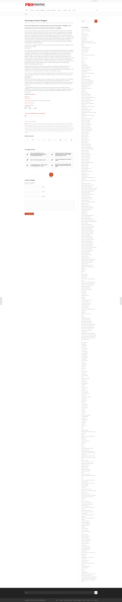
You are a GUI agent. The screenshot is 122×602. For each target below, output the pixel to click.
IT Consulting (84, 351)
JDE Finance (83, 437)
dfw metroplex (84, 275)
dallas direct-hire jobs (86, 111)
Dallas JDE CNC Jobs (85, 174)
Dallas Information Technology (87, 115)
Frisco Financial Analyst (86, 303)
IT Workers (83, 425)
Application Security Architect (87, 41)
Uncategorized (84, 567)
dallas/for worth (84, 263)
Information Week (85, 339)
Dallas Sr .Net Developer (86, 224)
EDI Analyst (83, 291)
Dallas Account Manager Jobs (87, 80)
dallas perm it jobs (85, 203)
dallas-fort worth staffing (86, 262)
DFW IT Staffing (84, 274)
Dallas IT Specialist (85, 159)
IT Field (82, 362)
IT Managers (84, 384)
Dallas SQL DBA (84, 223)
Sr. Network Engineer (85, 531)
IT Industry (53, 22)
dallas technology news (86, 251)
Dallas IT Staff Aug (61, 126)
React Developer (84, 486)
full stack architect (85, 307)
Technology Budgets (85, 546)
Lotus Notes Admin (85, 449)
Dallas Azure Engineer (86, 85)
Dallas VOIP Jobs (84, 256)
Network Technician (85, 471)
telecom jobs (84, 551)
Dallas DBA (83, 105)
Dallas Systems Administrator (87, 227)
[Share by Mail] (71, 140)
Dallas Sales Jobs (85, 210)
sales (82, 499)
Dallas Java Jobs (84, 167)
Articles (82, 46)
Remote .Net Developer (86, 489)
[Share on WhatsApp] (38, 140)
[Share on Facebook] (27, 140)
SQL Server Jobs (84, 530)
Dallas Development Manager (87, 106)
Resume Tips (84, 492)
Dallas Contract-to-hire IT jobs (53, 123)
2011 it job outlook (85, 35)
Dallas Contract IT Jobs (41, 123)
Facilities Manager (85, 295)
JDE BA (82, 434)
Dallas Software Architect (86, 218)
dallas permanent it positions (87, 207)
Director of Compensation (86, 289)
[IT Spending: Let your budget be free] (1, 301)
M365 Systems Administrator (87, 451)
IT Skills (82, 410)
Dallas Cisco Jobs (85, 92)
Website (43, 196)
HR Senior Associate (85, 313)
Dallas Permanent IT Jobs (43, 128)
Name (43, 187)
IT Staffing (83, 418)
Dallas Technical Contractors (87, 233)
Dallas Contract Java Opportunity (88, 97)
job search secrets (85, 440)
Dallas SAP (83, 212)
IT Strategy (83, 421)
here (33, 94)
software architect (85, 521)
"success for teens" (85, 29)
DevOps (83, 271)
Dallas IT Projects (85, 150)
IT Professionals (58, 22)
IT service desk (84, 407)
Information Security (85, 319)
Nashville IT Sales (85, 466)
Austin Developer (85, 49)
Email (43, 191)
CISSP (82, 62)
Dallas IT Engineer (85, 133)
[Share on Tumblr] (55, 140)
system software (85, 534)
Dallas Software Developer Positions (89, 221)
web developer (84, 572)
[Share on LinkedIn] (49, 140)
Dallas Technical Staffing (86, 248)
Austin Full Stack (84, 50)
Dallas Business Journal (86, 88)
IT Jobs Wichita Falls (85, 378)
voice (82, 569)
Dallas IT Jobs (70, 125)
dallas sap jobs (84, 213)
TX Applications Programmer (87, 557)
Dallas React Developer (86, 209)
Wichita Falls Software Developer (88, 574)
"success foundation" (86, 30)
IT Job (82, 369)
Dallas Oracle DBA (85, 195)
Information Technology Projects (88, 333)
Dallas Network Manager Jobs (87, 194)
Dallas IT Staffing (34, 128)
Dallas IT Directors (63, 125)
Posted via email (27, 121)
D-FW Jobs (83, 77)
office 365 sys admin (85, 474)
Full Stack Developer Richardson (88, 309)
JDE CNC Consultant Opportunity (88, 436)
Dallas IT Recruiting (54, 126)
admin (73, 22)
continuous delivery (85, 68)
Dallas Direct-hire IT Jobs (64, 123)
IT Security (83, 403)
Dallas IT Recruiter (46, 126)
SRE (82, 533)
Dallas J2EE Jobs (84, 165)
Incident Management (86, 318)
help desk (83, 310)
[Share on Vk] (60, 140)
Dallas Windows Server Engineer (88, 259)
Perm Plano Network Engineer (87, 480)
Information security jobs (86, 321)
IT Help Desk (84, 363)
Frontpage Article (85, 306)
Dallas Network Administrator (87, 185)
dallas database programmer (87, 103)
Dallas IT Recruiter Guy (29, 102)
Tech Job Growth (84, 537)
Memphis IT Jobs (84, 460)
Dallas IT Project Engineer (86, 147)
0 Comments (33, 22)
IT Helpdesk (83, 365)
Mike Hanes (27, 96)
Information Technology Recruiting (88, 334)
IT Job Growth (84, 371)
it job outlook (84, 374)
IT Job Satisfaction (85, 375)
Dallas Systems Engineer (86, 229)
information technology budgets (88, 324)
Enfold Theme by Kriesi (40, 600)
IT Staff (82, 413)
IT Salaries (83, 401)
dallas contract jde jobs (86, 98)
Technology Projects (85, 548)
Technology (83, 545)
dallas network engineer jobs (87, 191)
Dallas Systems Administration (87, 226)
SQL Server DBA (84, 528)
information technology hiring (87, 327)
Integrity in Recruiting (29, 105)
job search (83, 439)
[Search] (96, 10)
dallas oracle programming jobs (88, 201)
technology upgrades (85, 549)
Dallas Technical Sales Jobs (87, 244)
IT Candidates (84, 345)
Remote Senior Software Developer (89, 490)
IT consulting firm (85, 353)
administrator (84, 40)
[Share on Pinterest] (44, 140)
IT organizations (84, 387)
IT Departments (84, 357)
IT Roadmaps (84, 400)
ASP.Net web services (86, 47)
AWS (82, 53)
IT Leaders (83, 380)
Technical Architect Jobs (86, 539)
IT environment (84, 360)
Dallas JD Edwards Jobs (86, 168)
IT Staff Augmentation (86, 415)
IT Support (83, 422)
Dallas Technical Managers (48, 129)
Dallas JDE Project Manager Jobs (88, 177)
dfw (82, 272)
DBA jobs (83, 268)
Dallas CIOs (34, 123)
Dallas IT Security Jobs (86, 158)
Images (82, 316)
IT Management (84, 383)
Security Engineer (85, 505)
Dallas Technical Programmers (60, 129)
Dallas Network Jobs (85, 192)
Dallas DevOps (84, 108)
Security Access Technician (87, 504)
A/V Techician (84, 38)
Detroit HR (83, 269)
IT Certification (84, 348)
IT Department (48, 22)
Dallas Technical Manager (86, 236)
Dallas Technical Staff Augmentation (57, 131)
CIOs (40, 22)
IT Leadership (84, 381)
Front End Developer (85, 304)
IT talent (83, 424)
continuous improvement (86, 70)
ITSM (82, 427)
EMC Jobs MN (84, 292)
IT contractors (84, 354)
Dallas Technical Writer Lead (87, 250)
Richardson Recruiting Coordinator (88, 495)
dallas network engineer (86, 186)
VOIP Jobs (83, 570)
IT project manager (85, 393)
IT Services (83, 409)
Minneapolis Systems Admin (87, 463)
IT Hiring (83, 366)
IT (81, 341)
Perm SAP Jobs (84, 481)
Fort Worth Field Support (86, 300)
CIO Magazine (84, 58)
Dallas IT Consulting (46, 125)
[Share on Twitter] (33, 140)
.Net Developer (84, 33)
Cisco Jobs (83, 61)
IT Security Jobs (84, 404)
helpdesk (83, 312)
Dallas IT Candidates (29, 125)
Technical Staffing (85, 542)
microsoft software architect (87, 462)
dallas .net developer (85, 79)
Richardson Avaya (85, 493)
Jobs (82, 445)
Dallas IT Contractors (55, 125)
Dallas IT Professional (86, 144)
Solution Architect (85, 525)
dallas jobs (83, 179)
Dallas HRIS (83, 114)
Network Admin (84, 468)
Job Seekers (83, 442)
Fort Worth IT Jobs (85, 301)
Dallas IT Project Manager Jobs (87, 148)
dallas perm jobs (84, 204)
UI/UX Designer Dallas (86, 566)
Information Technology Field (87, 325)
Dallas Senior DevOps (86, 217)
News (82, 472)
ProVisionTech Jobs (29, 100)
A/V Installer (83, 37)
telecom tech (84, 554)
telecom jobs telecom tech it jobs (88, 552)
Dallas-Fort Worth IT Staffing (87, 260)
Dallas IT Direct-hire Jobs (86, 130)
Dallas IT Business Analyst (86, 118)
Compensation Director (86, 67)
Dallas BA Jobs (84, 86)
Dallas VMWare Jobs (85, 253)
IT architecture (84, 342)
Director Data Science (86, 288)
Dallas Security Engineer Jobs (87, 215)
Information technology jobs (87, 328)
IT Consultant (84, 350)
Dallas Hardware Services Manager (89, 112)
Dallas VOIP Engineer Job (86, 254)
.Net (82, 32)
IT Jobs (82, 377)
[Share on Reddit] (66, 140)
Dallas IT (71, 123)
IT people (83, 389)
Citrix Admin (83, 64)
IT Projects (63, 22)
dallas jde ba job (84, 170)
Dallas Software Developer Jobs (88, 220)
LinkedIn (83, 446)
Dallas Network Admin (86, 183)
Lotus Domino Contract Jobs (87, 448)
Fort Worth (83, 298)
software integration (85, 524)
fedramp (83, 297)
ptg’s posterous (34, 121)
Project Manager (84, 484)
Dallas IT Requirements (86, 154)
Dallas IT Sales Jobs (85, 156)
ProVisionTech (28, 98)
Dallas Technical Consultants (54, 128)
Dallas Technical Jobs (38, 129)
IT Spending (67, 22)
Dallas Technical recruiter (86, 241)
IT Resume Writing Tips (86, 397)
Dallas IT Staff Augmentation (87, 162)
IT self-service (84, 406)
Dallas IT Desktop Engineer (87, 129)
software (83, 519)
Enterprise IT (84, 294)
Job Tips (83, 443)
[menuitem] (27, 10)
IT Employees (84, 359)
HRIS (82, 315)
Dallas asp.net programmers (87, 83)
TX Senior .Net (84, 561)
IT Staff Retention (85, 416)
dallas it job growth (85, 136)
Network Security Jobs (86, 469)
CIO (38, 22)
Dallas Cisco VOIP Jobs (86, 94)
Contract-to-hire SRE (85, 76)
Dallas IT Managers (28, 126)
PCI (82, 478)
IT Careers (83, 347)
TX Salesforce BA (85, 560)
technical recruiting (85, 540)
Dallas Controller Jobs (86, 102)
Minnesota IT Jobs (85, 465)
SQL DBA (83, 527)
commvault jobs (84, 65)
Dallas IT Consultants (37, 125)
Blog (26, 14)
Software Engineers (85, 522)
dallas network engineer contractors (89, 189)
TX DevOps (83, 558)
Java (82, 428)
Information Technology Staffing (88, 338)
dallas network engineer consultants (89, 188)
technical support (85, 543)
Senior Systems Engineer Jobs (87, 518)
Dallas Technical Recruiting (34, 131)
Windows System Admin (86, 575)
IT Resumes (83, 398)
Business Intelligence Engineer (87, 55)
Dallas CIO (29, 123)
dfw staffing (83, 277)
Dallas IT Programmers (37, 126)
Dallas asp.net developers (87, 82)
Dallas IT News (84, 141)
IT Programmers (84, 392)
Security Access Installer (86, 502)
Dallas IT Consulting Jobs (86, 124)
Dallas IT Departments (86, 127)
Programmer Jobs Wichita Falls (87, 483)
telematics (83, 555)
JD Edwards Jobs (84, 430)
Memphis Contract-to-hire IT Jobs (88, 455)
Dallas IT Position (85, 142)
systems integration (85, 536)
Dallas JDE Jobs (84, 176)
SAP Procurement (85, 501)
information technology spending (88, 336)
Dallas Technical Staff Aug (45, 131)
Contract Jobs (84, 71)
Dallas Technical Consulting (65, 128)
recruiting (83, 487)
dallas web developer (86, 257)
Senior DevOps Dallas (86, 510)
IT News (83, 386)
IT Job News (83, 372)
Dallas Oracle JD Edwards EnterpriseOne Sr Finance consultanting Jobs (86, 199)
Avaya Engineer (84, 52)
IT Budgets (43, 22)
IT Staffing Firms (84, 419)
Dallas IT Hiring (84, 135)
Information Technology (86, 322)
